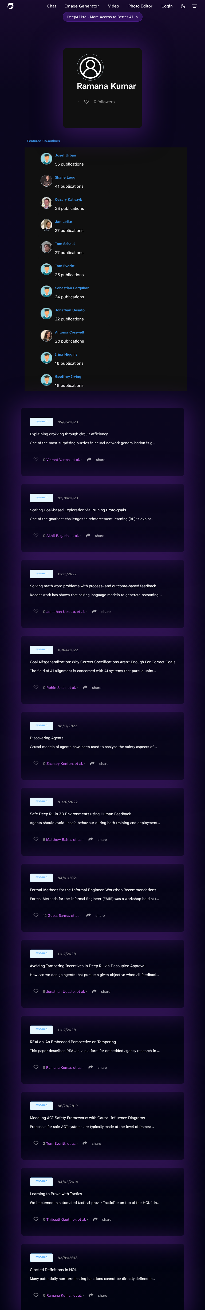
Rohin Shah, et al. (61, 687)
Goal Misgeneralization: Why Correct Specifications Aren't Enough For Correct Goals (102, 662)
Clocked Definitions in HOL (53, 1269)
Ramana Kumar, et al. (63, 1067)
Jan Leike (63, 221)
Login (167, 6)
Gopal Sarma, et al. (63, 915)
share (100, 459)
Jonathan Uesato (70, 310)
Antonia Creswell (69, 332)
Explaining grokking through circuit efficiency (69, 434)
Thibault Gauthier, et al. (66, 1219)
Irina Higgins (66, 354)
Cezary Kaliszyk (68, 199)
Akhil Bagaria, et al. (62, 535)
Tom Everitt (64, 265)
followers (104, 102)
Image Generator (82, 6)
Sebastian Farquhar (72, 288)
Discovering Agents (46, 738)
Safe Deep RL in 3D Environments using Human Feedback (80, 814)
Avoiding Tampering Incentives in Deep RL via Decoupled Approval (87, 966)
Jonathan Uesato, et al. (65, 611)
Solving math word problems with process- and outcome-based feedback (93, 586)
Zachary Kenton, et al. (64, 763)
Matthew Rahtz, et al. (63, 839)
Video (113, 6)
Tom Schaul (65, 243)
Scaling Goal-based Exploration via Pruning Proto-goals (78, 510)
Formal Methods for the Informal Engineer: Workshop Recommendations (93, 890)
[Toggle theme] (183, 6)
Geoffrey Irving (68, 376)
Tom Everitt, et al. (61, 1143)
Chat (51, 6)
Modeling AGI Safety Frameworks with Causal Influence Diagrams (87, 1117)
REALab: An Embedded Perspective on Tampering (73, 1041)
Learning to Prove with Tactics (56, 1193)
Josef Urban (65, 155)
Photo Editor (140, 6)
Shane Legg (65, 177)
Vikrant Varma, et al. (63, 459)
